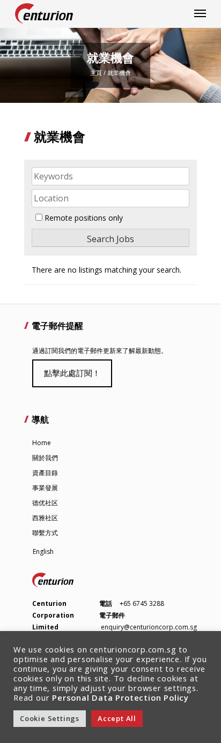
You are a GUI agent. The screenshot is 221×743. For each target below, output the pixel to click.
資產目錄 (45, 472)
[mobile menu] (200, 13)
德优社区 (45, 502)
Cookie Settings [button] (49, 718)
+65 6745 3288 (142, 603)
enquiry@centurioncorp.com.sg (149, 627)
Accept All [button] (117, 718)
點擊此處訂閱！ (72, 372)
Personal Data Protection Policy (120, 697)
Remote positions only (84, 218)
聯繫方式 (45, 532)
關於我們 (45, 457)
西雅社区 (45, 517)
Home (41, 442)
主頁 (96, 73)
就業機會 (119, 73)
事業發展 (45, 487)
